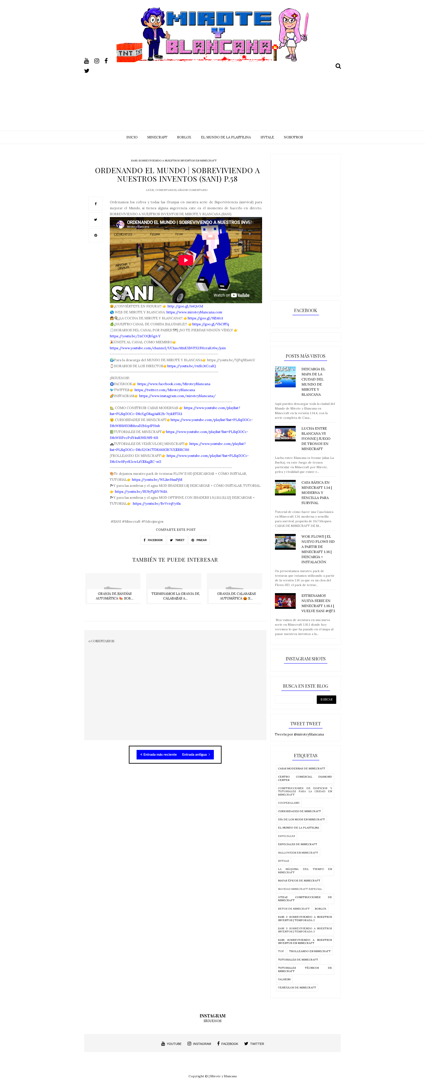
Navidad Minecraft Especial (300, 889)
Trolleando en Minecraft (310, 951)
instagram (202, 1044)
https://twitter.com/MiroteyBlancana (165, 390)
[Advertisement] (212, 93)
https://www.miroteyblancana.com (194, 312)
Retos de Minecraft (294, 908)
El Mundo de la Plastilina (298, 827)
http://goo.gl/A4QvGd (185, 306)
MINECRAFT (157, 137)
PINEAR (201, 540)
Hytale (283, 860)
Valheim (284, 979)
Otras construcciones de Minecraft (305, 898)
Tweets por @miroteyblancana (299, 734)
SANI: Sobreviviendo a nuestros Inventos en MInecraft (174, 160)
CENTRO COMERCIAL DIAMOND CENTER (305, 778)
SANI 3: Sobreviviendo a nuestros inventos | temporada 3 (305, 930)
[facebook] (109, 61)
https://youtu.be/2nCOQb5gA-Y (135, 336)
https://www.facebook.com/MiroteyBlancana (173, 384)
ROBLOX (184, 137)
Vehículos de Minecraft (297, 987)
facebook (229, 1044)
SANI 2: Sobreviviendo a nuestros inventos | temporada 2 (305, 918)
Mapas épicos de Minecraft (299, 880)
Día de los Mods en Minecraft (301, 819)
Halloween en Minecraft (298, 852)
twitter (257, 1044)
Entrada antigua (195, 754)
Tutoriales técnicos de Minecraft (305, 969)
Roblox (320, 908)
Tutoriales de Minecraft (298, 959)
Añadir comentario (193, 190)
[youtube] (88, 61)
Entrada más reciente (160, 754)
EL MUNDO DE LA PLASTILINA (226, 137)
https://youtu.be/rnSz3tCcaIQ (191, 366)
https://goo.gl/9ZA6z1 (205, 318)
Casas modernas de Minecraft (301, 768)
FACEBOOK (155, 540)
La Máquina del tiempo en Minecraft (305, 870)
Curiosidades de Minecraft (299, 811)
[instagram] (99, 61)
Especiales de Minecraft (297, 844)
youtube (174, 1044)
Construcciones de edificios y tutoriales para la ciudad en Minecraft (305, 791)
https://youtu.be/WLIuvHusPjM (156, 480)
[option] (114, 591)
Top (281, 951)
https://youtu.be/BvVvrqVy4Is (156, 503)
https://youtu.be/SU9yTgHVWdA (141, 491)
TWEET (179, 540)
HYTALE (267, 137)
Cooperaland (288, 802)
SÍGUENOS (212, 1021)
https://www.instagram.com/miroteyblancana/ (177, 396)
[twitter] (88, 71)
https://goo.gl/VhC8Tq (210, 324)
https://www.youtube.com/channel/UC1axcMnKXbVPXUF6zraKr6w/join (168, 348)
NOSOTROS (293, 137)
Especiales (286, 836)
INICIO (131, 137)
